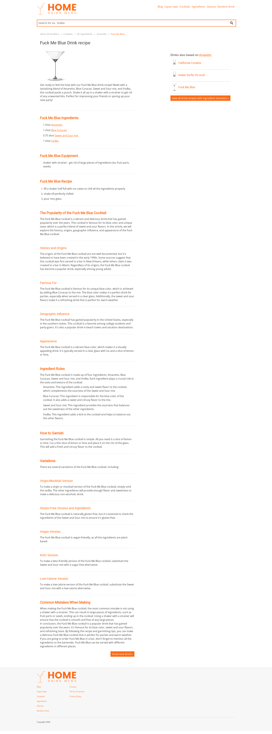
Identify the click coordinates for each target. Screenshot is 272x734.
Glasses (211, 6)
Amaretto (101, 33)
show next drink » (122, 654)
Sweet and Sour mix (66, 135)
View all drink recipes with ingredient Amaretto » (200, 98)
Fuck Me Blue (118, 33)
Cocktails (185, 6)
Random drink (226, 6)
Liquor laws (171, 6)
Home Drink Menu (49, 33)
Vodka (55, 141)
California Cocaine (189, 63)
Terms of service (77, 691)
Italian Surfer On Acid (191, 75)
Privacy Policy (75, 696)
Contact (73, 686)
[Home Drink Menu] (56, 13)
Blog (160, 6)
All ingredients (84, 33)
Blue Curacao (59, 130)
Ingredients (198, 6)
